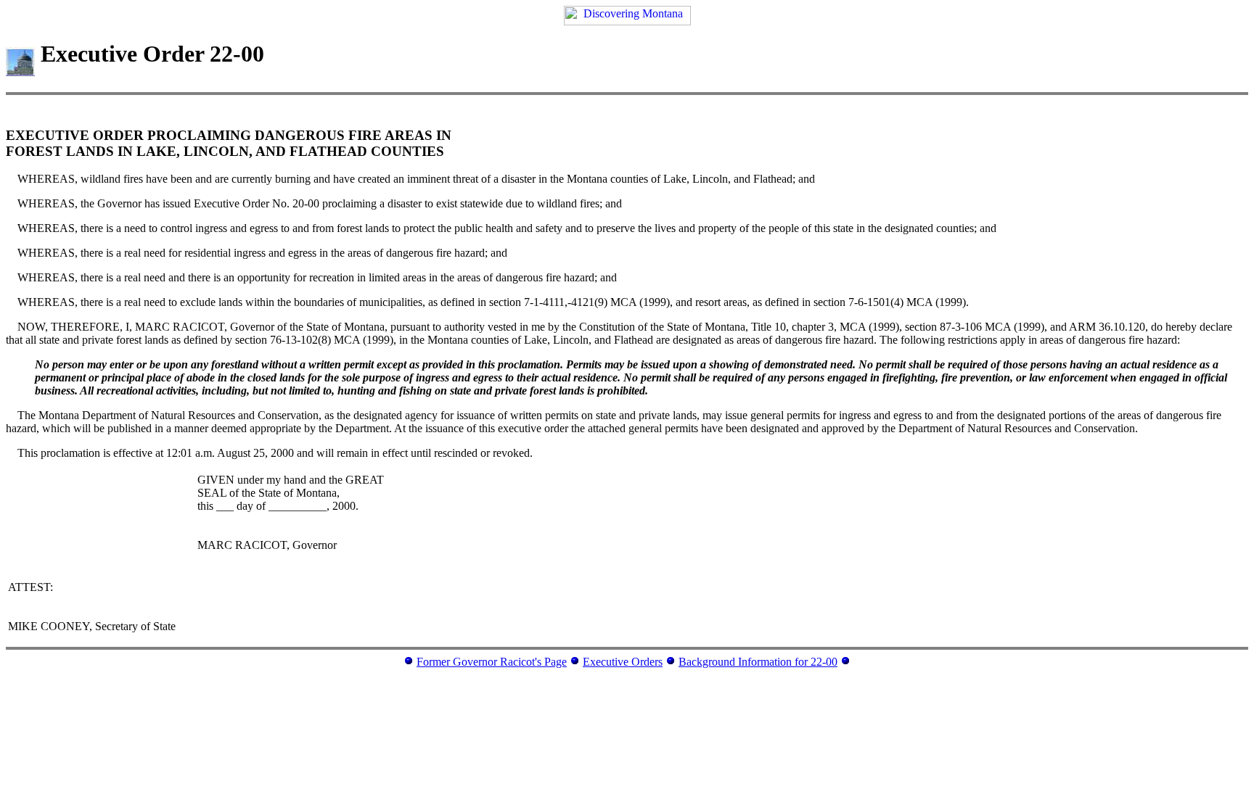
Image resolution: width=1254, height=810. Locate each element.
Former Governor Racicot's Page (492, 662)
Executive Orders (623, 662)
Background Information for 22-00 (758, 662)
